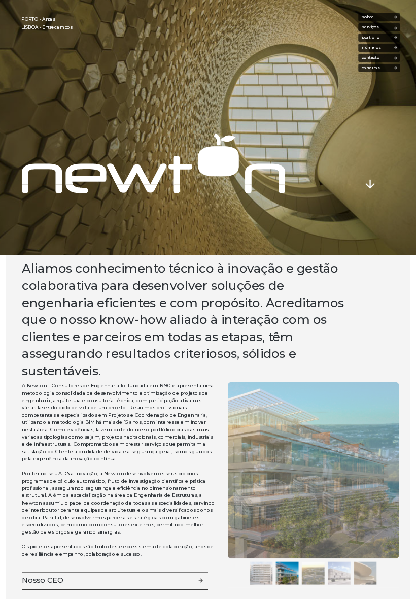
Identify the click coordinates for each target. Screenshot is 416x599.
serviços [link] (372, 27)
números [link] (372, 47)
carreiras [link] (377, 68)
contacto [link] (370, 57)
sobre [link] (374, 17)
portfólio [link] (372, 37)
